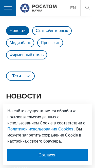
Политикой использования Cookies (40, 129)
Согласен (47, 155)
